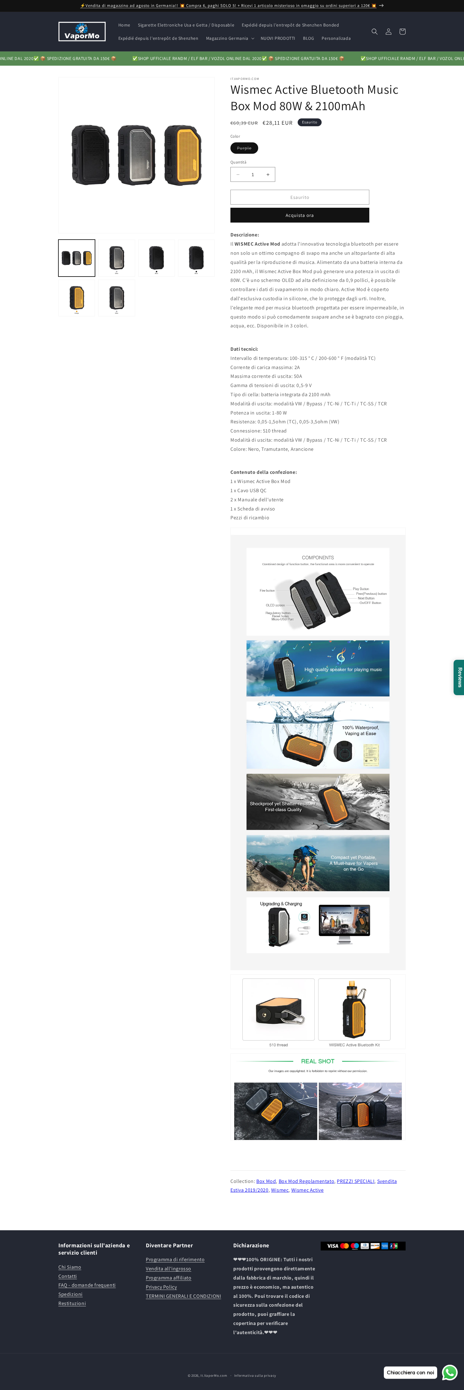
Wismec (280, 1190)
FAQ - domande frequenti (87, 1285)
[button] (229, 38)
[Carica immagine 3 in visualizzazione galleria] (156, 258)
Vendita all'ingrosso (168, 1268)
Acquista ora (300, 215)
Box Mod (266, 1181)
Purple (247, 149)
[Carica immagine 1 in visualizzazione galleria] (76, 258)
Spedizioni (70, 1294)
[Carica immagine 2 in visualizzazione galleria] (116, 258)
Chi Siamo (69, 1267)
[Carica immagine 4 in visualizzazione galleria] (196, 258)
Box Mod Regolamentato (307, 1181)
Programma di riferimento (175, 1259)
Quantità (238, 162)
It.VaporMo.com (213, 1375)
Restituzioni (72, 1303)
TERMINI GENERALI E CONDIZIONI (183, 1296)
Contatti (67, 1276)
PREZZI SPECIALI (355, 1181)
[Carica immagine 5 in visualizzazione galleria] (76, 298)
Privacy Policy (161, 1287)
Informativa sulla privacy (255, 1375)
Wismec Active (307, 1190)
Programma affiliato (168, 1277)
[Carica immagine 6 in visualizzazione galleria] (116, 298)
